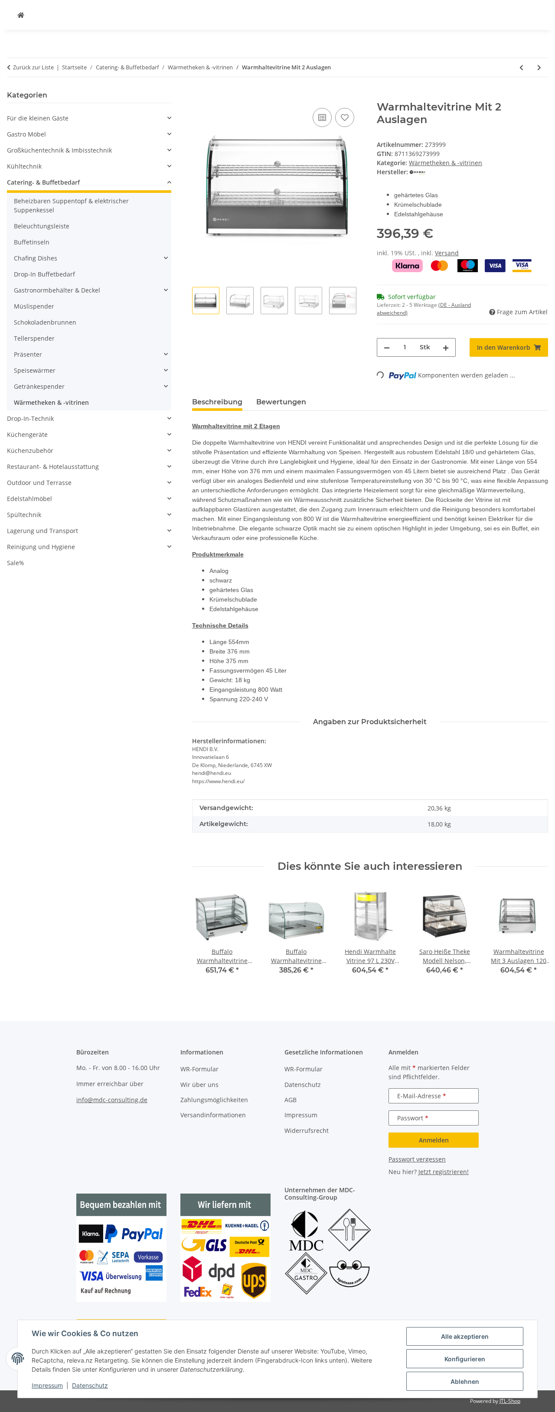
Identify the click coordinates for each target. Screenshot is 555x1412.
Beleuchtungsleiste (41, 226)
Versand (447, 253)
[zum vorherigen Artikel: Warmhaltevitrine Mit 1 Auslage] (521, 67)
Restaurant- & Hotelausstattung (53, 466)
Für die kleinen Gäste (38, 118)
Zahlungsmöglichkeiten (214, 1100)
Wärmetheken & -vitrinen (445, 163)
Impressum (47, 1385)
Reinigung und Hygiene (41, 547)
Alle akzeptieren (465, 1336)
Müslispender (34, 306)
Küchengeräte (27, 434)
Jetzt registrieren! (443, 1172)
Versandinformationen (213, 1115)
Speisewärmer (35, 370)
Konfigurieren (464, 1359)
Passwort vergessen (417, 1159)
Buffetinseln (31, 242)
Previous (206, 937)
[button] (89, 118)
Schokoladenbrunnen (45, 322)
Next (534, 937)
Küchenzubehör (30, 450)
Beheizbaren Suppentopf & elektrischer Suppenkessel (71, 205)
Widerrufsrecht (306, 1130)
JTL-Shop (510, 1401)
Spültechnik (24, 515)
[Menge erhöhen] (445, 347)
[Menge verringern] (386, 347)
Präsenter (28, 354)
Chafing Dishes (35, 258)
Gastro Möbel (26, 134)
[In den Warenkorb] (199, 96)
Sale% (15, 563)
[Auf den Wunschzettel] (344, 117)
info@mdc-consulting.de (111, 1100)
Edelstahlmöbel (29, 499)
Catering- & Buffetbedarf (43, 182)
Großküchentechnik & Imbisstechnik (59, 150)
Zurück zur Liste (33, 67)
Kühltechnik (24, 166)
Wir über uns (199, 1084)
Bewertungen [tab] (281, 402)
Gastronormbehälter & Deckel (57, 290)
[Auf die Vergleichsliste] (322, 117)
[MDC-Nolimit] (21, 15)
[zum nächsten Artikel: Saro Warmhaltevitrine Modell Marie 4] (539, 67)
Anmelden (434, 1140)
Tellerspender (34, 338)
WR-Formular (199, 1069)
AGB (290, 1100)
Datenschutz (90, 1385)
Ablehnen (465, 1381)
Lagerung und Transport (42, 531)
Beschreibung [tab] (217, 402)
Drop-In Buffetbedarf (44, 274)
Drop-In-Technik (30, 418)
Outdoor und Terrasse (39, 482)
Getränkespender (39, 386)
